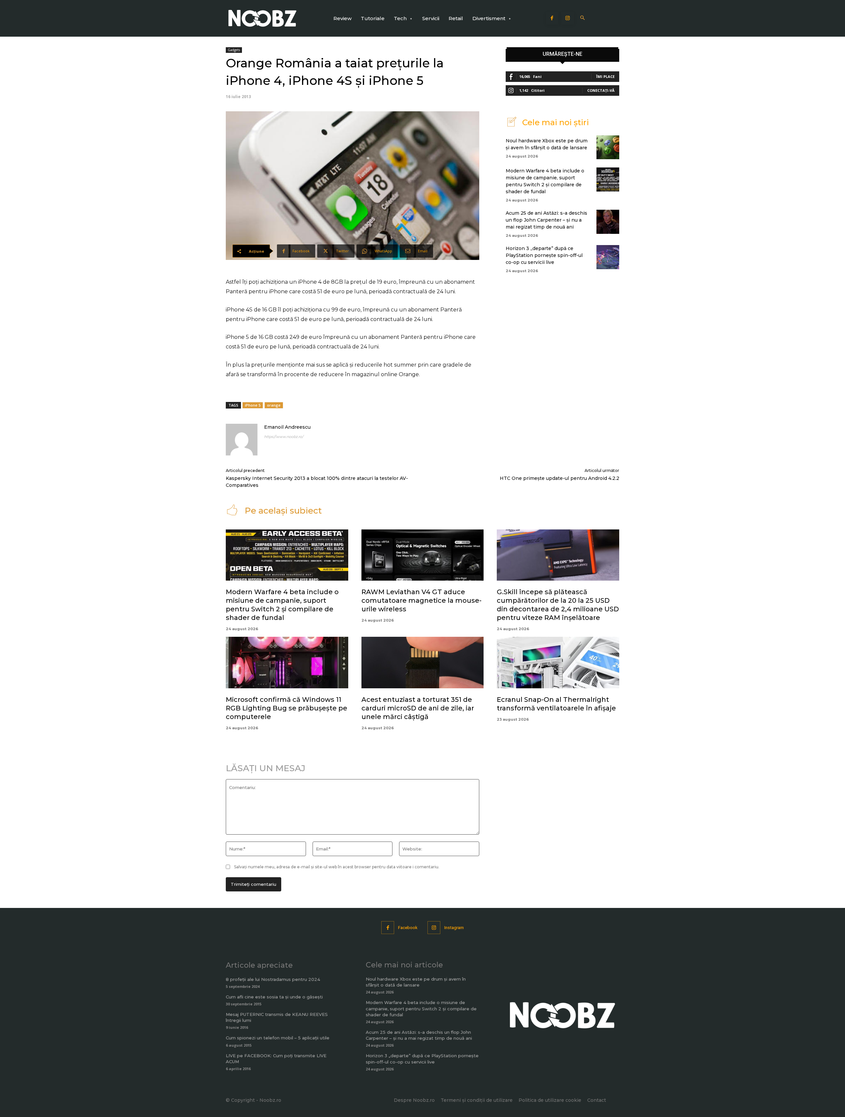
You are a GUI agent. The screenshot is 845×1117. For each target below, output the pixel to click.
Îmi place (605, 76)
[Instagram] (567, 18)
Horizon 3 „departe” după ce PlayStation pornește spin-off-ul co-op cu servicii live (544, 255)
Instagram (454, 927)
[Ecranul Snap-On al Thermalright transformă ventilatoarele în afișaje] (558, 662)
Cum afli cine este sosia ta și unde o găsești (274, 996)
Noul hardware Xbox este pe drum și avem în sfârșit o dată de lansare (416, 982)
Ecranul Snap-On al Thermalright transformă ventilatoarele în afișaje (556, 704)
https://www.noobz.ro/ (283, 436)
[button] (583, 18)
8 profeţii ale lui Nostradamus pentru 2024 (273, 979)
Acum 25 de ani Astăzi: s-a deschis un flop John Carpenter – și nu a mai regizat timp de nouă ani (546, 220)
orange (274, 405)
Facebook (408, 927)
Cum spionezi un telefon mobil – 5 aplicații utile (277, 1037)
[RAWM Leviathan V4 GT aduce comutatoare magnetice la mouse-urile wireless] (422, 555)
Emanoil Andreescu (287, 427)
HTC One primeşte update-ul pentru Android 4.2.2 (559, 478)
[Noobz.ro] (262, 18)
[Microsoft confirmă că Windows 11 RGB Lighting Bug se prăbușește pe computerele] (287, 662)
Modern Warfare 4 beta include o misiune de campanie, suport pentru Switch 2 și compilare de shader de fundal (421, 1008)
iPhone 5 (252, 405)
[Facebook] (552, 18)
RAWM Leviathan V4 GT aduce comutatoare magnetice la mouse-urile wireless (421, 600)
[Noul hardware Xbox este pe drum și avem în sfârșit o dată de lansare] (607, 147)
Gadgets (234, 50)
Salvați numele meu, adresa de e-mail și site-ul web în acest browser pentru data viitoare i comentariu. (336, 866)
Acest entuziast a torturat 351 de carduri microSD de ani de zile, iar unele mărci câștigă (417, 708)
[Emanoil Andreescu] (241, 439)
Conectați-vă (601, 90)
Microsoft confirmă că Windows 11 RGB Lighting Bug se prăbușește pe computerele (286, 708)
